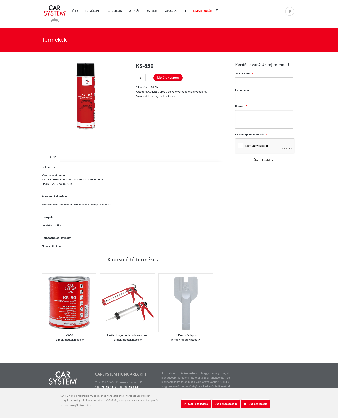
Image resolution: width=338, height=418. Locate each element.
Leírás (53, 157)
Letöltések (114, 11)
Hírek (74, 11)
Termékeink (92, 11)
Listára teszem (168, 77)
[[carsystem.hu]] (54, 22)
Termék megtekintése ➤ (69, 339)
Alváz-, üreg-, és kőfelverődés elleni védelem (178, 91)
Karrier (152, 11)
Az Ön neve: (244, 73)
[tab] (52, 157)
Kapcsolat (171, 11)
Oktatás (134, 11)
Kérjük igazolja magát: (251, 134)
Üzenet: (241, 106)
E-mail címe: (243, 89)
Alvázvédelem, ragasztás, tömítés (156, 96)
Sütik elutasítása (225, 403)
